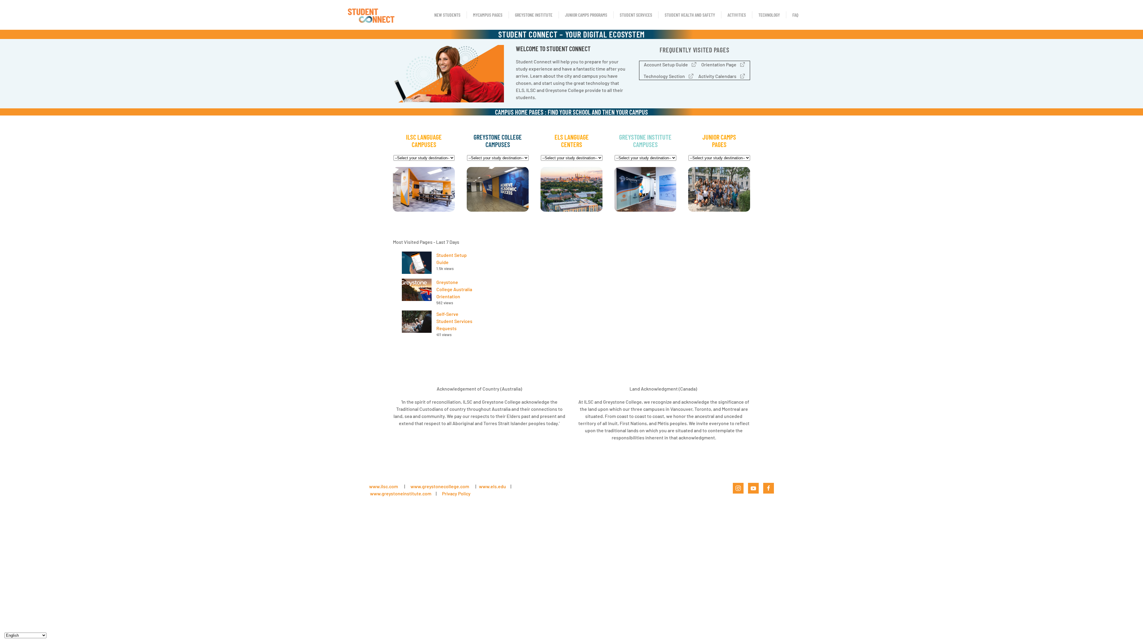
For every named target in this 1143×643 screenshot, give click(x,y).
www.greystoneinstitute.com (400, 493)
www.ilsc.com (383, 486)
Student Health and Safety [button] (690, 15)
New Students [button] (447, 15)
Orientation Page (718, 64)
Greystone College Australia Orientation (454, 289)
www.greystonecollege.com (439, 486)
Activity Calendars (717, 76)
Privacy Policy (456, 493)
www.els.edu (492, 486)
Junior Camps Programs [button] (586, 15)
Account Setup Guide (666, 64)
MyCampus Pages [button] (487, 15)
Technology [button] (769, 15)
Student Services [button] (636, 15)
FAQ (795, 15)
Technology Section (664, 76)
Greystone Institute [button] (533, 15)
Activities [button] (736, 15)
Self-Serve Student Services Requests (454, 321)
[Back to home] (370, 15)
